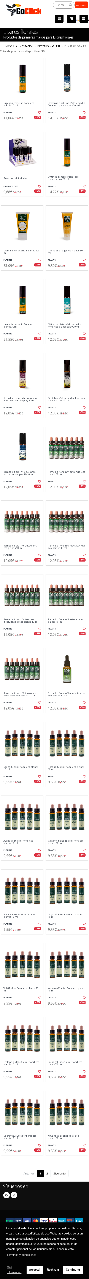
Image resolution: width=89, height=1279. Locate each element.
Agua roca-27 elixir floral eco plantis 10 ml (63, 1137)
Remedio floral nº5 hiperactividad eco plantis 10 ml (67, 547)
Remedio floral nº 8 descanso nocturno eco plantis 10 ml (19, 473)
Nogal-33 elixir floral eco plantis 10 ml (65, 915)
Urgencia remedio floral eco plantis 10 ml (18, 104)
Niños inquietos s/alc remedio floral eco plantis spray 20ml (64, 325)
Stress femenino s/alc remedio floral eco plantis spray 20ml (20, 399)
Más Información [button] (14, 1269)
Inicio (8, 46)
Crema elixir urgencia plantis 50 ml (65, 251)
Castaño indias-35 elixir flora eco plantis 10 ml (66, 842)
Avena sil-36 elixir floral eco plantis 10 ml (18, 842)
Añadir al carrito (23, 126)
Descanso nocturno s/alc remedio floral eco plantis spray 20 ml (66, 104)
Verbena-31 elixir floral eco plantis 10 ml (66, 989)
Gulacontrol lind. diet (15, 178)
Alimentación (24, 46)
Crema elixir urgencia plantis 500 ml (21, 251)
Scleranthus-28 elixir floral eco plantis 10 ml (20, 1137)
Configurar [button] (73, 1269)
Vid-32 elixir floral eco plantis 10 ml (20, 989)
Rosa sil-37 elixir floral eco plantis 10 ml (66, 768)
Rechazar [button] (53, 1269)
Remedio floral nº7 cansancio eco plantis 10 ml (66, 473)
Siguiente (59, 1173)
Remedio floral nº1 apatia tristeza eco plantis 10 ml (66, 694)
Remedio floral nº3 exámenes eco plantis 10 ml (66, 620)
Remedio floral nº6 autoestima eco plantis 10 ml (20, 547)
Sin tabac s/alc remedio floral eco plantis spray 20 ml (66, 399)
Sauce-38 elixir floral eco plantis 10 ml (20, 768)
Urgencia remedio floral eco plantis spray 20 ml (63, 178)
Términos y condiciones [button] (22, 1254)
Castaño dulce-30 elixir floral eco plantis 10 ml (21, 1063)
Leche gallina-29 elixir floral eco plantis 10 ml (65, 1063)
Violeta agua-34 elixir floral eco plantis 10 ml (20, 915)
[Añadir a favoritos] (39, 112)
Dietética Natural (48, 46)
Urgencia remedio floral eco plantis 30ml (18, 325)
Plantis (7, 112)
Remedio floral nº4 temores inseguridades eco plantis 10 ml (20, 620)
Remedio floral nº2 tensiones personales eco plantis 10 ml (19, 694)
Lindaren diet (11, 186)
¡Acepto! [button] (34, 1269)
